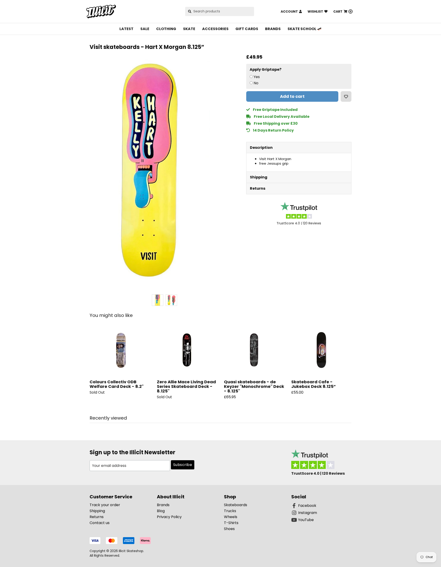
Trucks (230, 510)
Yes (257, 77)
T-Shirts (231, 522)
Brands (273, 28)
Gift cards (246, 28)
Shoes (229, 528)
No (256, 83)
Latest (126, 28)
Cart (342, 11)
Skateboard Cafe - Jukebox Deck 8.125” (313, 384)
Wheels (230, 516)
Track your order (105, 505)
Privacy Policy (169, 516)
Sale (144, 28)
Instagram (307, 512)
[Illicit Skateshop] (101, 11)
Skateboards (235, 505)
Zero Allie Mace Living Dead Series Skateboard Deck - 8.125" (186, 386)
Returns (257, 188)
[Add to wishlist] (346, 96)
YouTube (306, 519)
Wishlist (315, 11)
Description (261, 147)
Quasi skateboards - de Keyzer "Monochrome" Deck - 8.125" (254, 386)
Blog (161, 510)
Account (289, 11)
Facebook (307, 505)
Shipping (258, 177)
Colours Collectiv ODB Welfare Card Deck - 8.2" (117, 384)
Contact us (100, 522)
